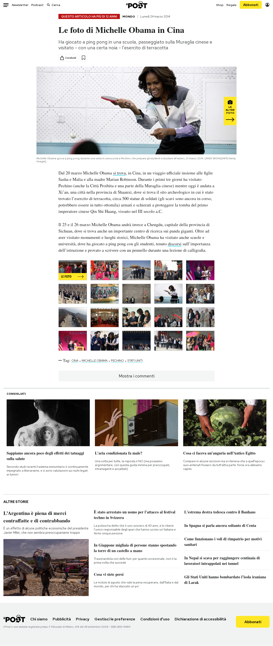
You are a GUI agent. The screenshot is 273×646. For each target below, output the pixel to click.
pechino (117, 360)
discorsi (175, 244)
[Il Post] (136, 5)
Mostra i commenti (136, 376)
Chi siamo (39, 619)
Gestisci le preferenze (114, 619)
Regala (231, 5)
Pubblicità (62, 619)
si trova (119, 173)
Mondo (128, 16)
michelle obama (94, 360)
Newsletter (20, 5)
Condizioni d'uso (155, 619)
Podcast (37, 5)
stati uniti (135, 360)
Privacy (82, 619)
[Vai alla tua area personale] (267, 5)
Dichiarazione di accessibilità (200, 619)
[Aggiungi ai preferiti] (83, 57)
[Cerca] (48, 4)
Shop (220, 5)
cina (74, 360)
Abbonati (250, 5)
